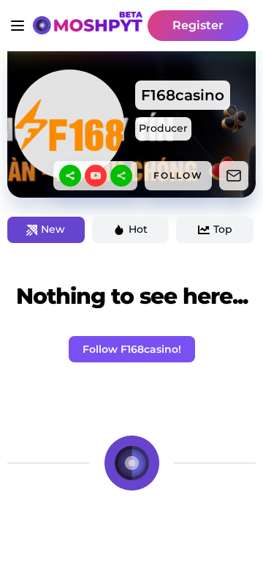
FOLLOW (178, 175)
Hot (138, 229)
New (53, 229)
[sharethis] (70, 176)
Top (222, 229)
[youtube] (96, 176)
